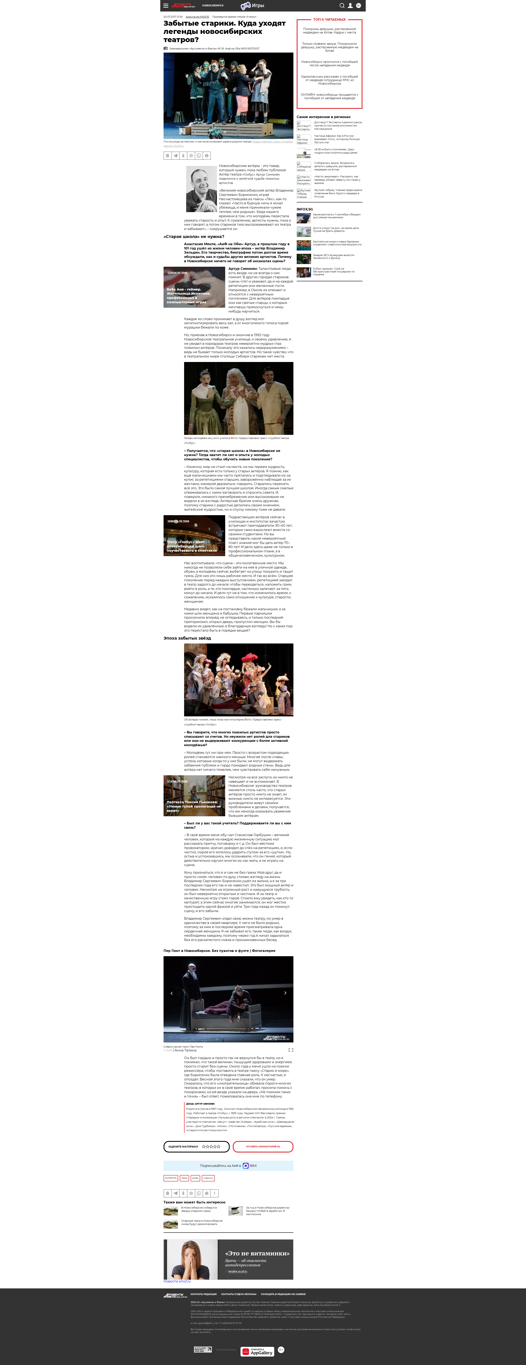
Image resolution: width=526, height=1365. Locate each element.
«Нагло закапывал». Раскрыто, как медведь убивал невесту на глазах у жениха (337, 180)
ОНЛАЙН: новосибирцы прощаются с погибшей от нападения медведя (329, 96)
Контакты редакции (204, 1294)
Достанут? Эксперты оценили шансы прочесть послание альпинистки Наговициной (338, 125)
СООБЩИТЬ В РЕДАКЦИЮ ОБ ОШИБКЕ (283, 1294)
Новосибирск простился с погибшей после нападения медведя (329, 63)
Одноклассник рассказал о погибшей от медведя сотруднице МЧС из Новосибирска (329, 80)
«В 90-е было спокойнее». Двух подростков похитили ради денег (336, 151)
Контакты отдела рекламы (238, 1294)
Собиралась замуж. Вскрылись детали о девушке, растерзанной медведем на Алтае (335, 166)
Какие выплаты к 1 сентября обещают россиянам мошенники (337, 216)
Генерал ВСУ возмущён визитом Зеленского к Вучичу (333, 257)
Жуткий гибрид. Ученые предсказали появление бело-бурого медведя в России (338, 193)
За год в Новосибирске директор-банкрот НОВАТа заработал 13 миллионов (268, 1211)
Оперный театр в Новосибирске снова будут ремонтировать (202, 1222)
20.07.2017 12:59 (173, 16)
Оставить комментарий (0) (263, 1146)
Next (285, 993)
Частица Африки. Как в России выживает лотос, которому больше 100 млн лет (337, 139)
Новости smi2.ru (177, 1281)
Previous (172, 993)
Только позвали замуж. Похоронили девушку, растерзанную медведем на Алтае (329, 47)
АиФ (169, 1050)
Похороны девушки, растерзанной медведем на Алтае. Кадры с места (329, 30)
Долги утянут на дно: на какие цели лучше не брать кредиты (336, 229)
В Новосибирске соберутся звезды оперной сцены (199, 1209)
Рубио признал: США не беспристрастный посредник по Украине (334, 271)
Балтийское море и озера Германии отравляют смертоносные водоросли (337, 243)
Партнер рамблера (226, 1349)
